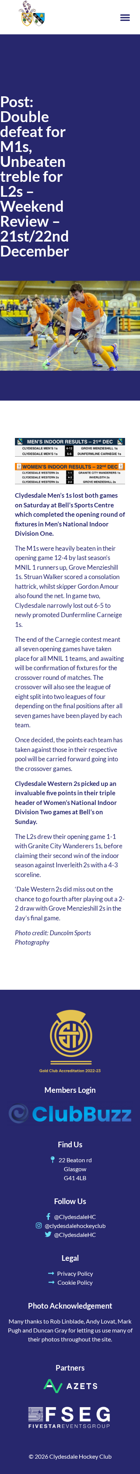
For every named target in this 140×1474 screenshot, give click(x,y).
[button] (125, 17)
